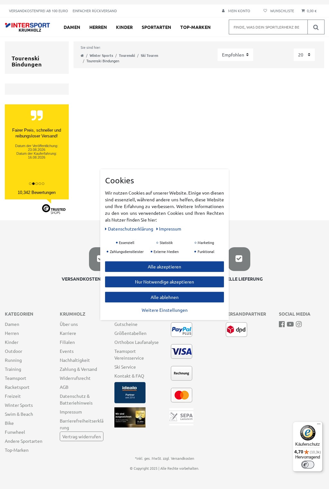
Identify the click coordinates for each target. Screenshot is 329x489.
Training (13, 369)
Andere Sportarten (23, 441)
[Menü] (319, 425)
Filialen (67, 342)
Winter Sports (101, 55)
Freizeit (13, 396)
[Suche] (315, 27)
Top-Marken (195, 27)
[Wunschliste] (278, 10)
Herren (98, 27)
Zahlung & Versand (78, 369)
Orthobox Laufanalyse (136, 342)
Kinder (124, 27)
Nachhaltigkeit (75, 360)
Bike (9, 423)
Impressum (71, 412)
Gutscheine (126, 324)
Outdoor (13, 351)
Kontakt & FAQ (129, 376)
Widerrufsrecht (75, 378)
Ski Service (125, 367)
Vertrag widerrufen (81, 436)
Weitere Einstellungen (165, 310)
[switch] (307, 464)
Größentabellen (130, 333)
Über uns (69, 324)
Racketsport (17, 387)
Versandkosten (182, 458)
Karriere (68, 333)
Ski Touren (149, 55)
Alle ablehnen (165, 297)
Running (13, 360)
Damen (72, 27)
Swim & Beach (19, 414)
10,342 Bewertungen (37, 192)
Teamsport (15, 378)
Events (67, 351)
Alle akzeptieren (164, 266)
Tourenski (127, 55)
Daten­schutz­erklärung (131, 228)
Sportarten (156, 27)
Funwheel (15, 432)
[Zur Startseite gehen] (82, 55)
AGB (64, 387)
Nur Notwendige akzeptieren (164, 281)
